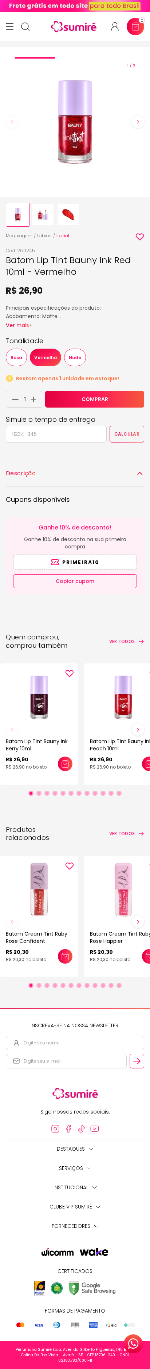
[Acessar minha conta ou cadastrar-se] (118, 26)
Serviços (71, 1168)
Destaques (71, 1148)
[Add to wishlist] (139, 237)
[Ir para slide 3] (47, 793)
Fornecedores (71, 1226)
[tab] (35, 58)
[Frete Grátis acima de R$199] (75, 6)
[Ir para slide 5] (63, 793)
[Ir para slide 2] (39, 793)
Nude (75, 357)
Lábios (44, 236)
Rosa (16, 357)
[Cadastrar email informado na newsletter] (137, 1061)
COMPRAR (95, 399)
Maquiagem (19, 236)
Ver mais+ (19, 325)
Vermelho (45, 357)
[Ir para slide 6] (71, 793)
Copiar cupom (75, 581)
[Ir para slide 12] (119, 793)
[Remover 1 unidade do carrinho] (13, 399)
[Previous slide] (12, 122)
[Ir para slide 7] (79, 793)
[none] (18, 215)
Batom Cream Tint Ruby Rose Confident (36, 937)
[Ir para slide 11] (111, 793)
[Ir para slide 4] (55, 793)
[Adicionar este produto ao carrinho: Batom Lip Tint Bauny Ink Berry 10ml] (65, 764)
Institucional (71, 1187)
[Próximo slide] (138, 729)
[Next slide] (138, 122)
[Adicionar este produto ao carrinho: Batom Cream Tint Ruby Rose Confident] (65, 956)
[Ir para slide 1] (30, 793)
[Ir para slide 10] (103, 793)
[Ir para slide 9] (95, 793)
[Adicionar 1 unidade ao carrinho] (35, 399)
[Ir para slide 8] (87, 793)
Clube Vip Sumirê (71, 1206)
